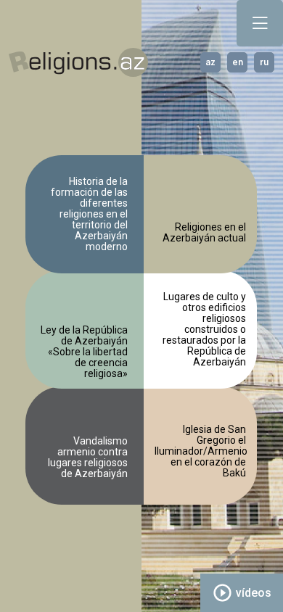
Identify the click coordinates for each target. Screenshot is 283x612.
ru (264, 62)
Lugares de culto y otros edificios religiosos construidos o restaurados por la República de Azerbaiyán (204, 329)
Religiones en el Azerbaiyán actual (204, 233)
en (237, 62)
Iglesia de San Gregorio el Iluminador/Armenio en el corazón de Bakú (200, 451)
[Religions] (78, 63)
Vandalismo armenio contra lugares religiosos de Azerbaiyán (88, 457)
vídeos (241, 592)
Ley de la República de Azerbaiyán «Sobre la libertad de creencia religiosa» (84, 350)
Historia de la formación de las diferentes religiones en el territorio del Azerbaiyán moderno (89, 214)
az (210, 62)
